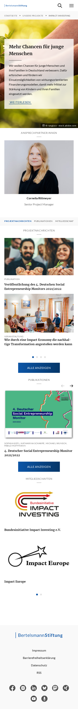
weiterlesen (20, 102)
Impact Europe (15, 581)
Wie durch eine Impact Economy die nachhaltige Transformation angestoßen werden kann (38, 342)
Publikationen (43, 221)
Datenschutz (39, 665)
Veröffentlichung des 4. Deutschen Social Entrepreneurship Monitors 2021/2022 (34, 287)
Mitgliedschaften (66, 221)
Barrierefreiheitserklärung (39, 657)
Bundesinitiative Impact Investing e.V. (32, 530)
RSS (39, 672)
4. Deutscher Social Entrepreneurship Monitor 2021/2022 (38, 453)
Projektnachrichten (17, 221)
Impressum (39, 650)
